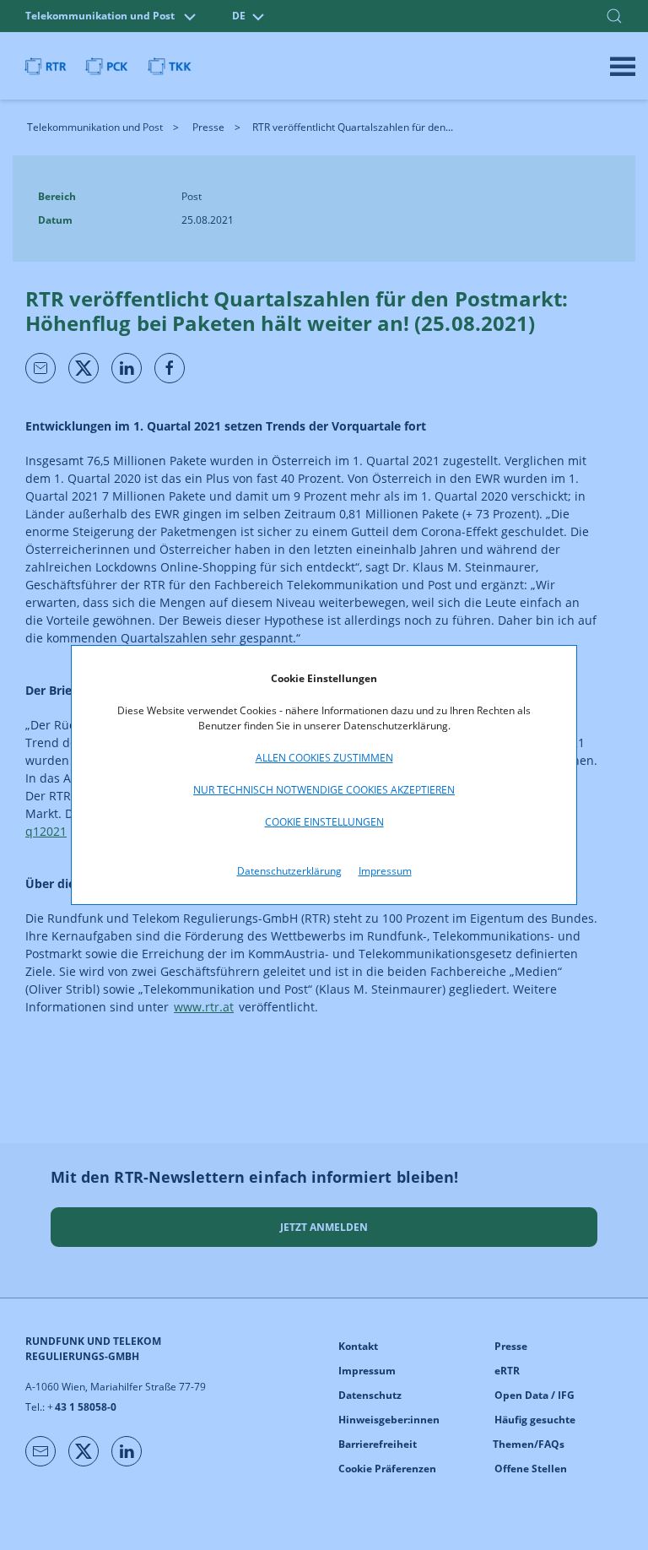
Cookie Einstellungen (324, 822)
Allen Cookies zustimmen (324, 758)
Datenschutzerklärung (289, 871)
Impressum (385, 871)
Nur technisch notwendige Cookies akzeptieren (324, 790)
